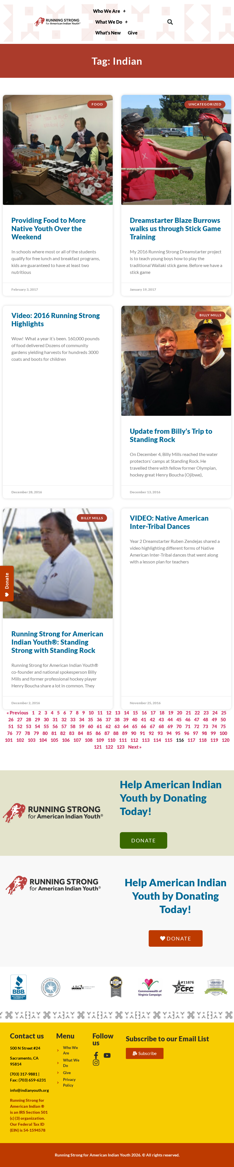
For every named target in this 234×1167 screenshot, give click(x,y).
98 (204, 733)
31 (55, 719)
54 (37, 726)
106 (66, 740)
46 (187, 719)
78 (27, 733)
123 (120, 747)
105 (54, 740)
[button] (170, 22)
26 (10, 719)
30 (46, 719)
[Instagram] (96, 1062)
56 (55, 726)
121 (98, 747)
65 (134, 726)
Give (133, 32)
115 (168, 740)
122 (109, 747)
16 (144, 712)
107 (77, 740)
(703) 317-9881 (23, 1074)
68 (161, 726)
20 (179, 712)
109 (100, 740)
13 (117, 712)
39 (125, 719)
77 (18, 733)
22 (197, 712)
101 (9, 740)
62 (108, 726)
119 (214, 740)
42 (152, 719)
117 (191, 740)
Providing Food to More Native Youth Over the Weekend (48, 228)
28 (28, 719)
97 (195, 733)
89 (124, 733)
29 (37, 719)
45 (178, 719)
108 (88, 740)
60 (90, 726)
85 (89, 733)
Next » (135, 747)
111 (123, 740)
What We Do (108, 22)
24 (214, 712)
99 (213, 733)
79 (36, 733)
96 (186, 733)
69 (170, 726)
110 (111, 740)
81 (54, 733)
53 (28, 726)
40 (134, 719)
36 (99, 719)
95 (177, 733)
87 (107, 733)
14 (126, 712)
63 (117, 726)
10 (91, 712)
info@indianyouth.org (29, 1090)
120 (225, 740)
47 (196, 719)
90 (133, 733)
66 (143, 726)
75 (223, 726)
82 (62, 733)
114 (157, 740)
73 (205, 726)
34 (81, 719)
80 (45, 733)
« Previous (17, 712)
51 (10, 726)
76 (9, 733)
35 (90, 719)
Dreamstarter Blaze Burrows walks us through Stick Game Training (175, 228)
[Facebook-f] (96, 1055)
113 (146, 740)
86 (98, 733)
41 (143, 719)
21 (188, 712)
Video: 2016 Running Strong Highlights (55, 319)
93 (160, 733)
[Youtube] (107, 1055)
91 (142, 733)
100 (223, 733)
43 (161, 719)
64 (125, 726)
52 (19, 726)
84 (80, 733)
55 (46, 726)
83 (71, 733)
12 (108, 712)
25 (223, 712)
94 (169, 733)
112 (134, 740)
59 (81, 726)
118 (203, 740)
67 (152, 726)
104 (43, 740)
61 (99, 726)
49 (214, 719)
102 (20, 740)
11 (99, 712)
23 (206, 712)
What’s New (108, 32)
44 (170, 719)
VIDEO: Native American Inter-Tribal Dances (169, 522)
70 (178, 726)
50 (223, 719)
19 (170, 712)
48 (205, 719)
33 (72, 719)
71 (187, 726)
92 (151, 733)
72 (196, 726)
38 (117, 719)
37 (108, 719)
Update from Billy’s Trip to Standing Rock (171, 435)
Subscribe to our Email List (167, 1038)
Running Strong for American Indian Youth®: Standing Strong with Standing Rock (57, 642)
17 (153, 712)
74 (214, 726)
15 (135, 712)
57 (63, 726)
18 (161, 712)
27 (19, 719)
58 (72, 726)
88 (115, 733)
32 (63, 719)
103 (31, 740)
